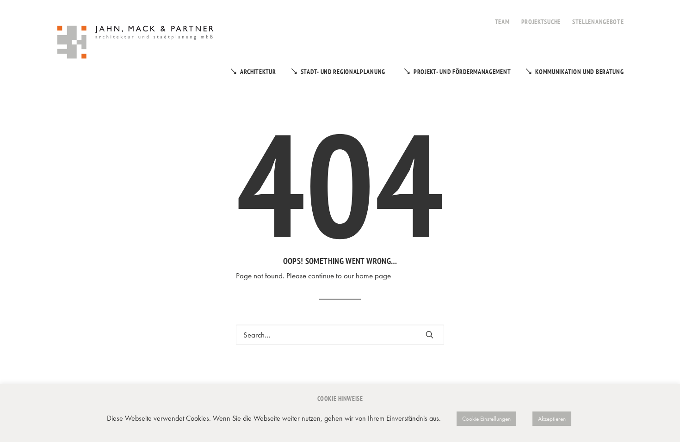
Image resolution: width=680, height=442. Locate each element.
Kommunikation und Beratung (579, 72)
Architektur (258, 72)
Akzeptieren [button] (552, 419)
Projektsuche (541, 22)
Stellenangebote (598, 22)
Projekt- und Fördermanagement (462, 72)
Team (502, 22)
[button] (429, 334)
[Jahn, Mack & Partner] (136, 43)
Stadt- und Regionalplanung (343, 72)
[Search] (340, 335)
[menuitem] (502, 16)
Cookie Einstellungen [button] (486, 419)
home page (373, 275)
